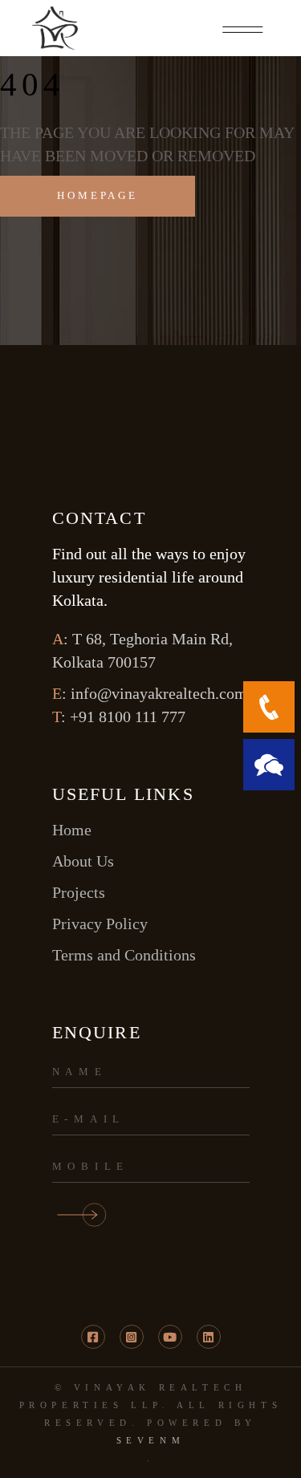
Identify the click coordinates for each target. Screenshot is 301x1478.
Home (72, 829)
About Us (83, 861)
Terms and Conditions (124, 955)
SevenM (150, 1440)
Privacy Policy (100, 923)
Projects (78, 892)
